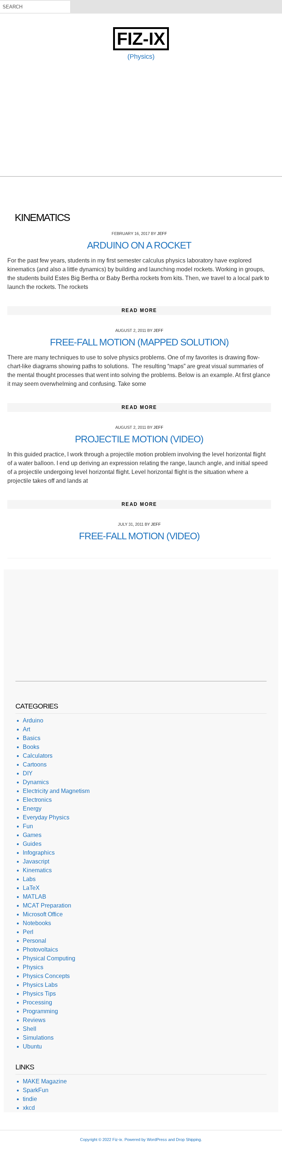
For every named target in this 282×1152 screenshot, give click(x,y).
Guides (32, 844)
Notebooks (37, 923)
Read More (139, 310)
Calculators (38, 756)
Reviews (34, 1020)
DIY (28, 773)
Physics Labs (40, 985)
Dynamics (36, 782)
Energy (32, 808)
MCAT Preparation (47, 905)
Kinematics (37, 870)
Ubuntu (32, 1046)
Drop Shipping (188, 1139)
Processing (37, 1002)
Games (32, 835)
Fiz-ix (141, 38)
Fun (28, 826)
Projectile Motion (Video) (139, 439)
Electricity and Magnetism (56, 791)
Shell (29, 1029)
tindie (30, 1099)
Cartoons (35, 764)
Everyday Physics (46, 817)
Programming (40, 1011)
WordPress (157, 1139)
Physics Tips (39, 993)
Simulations (38, 1038)
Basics (31, 738)
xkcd (29, 1108)
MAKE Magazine (45, 1081)
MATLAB (34, 897)
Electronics (37, 800)
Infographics (39, 852)
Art (26, 729)
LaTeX (31, 888)
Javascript (36, 861)
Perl (28, 932)
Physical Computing (49, 958)
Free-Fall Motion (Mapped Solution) (139, 342)
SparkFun (35, 1090)
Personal (34, 941)
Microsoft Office (43, 914)
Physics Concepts (46, 976)
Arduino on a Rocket (139, 245)
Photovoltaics (40, 949)
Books (31, 747)
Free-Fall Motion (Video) (139, 536)
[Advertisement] (141, 124)
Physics (33, 967)
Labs (29, 879)
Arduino (33, 720)
